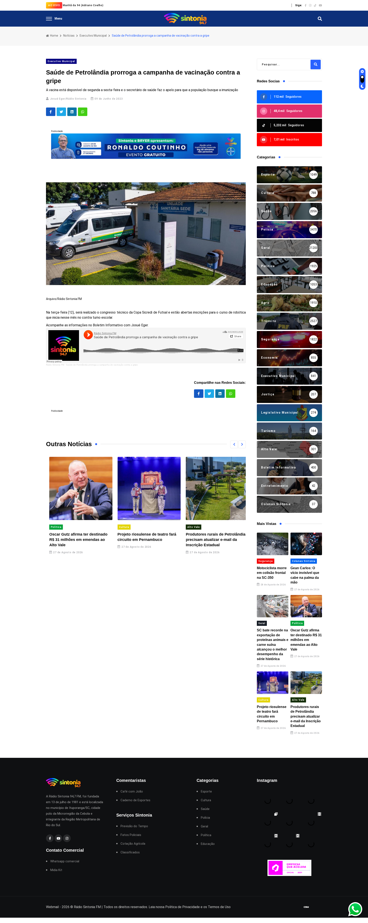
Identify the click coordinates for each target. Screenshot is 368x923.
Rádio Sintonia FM (55, 365)
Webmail (52, 907)
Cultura (121, 527)
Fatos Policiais (131, 835)
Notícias (69, 35)
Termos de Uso (219, 907)
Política (52, 527)
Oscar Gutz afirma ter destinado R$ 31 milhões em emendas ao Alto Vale (75, 539)
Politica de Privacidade (182, 907)
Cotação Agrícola (133, 843)
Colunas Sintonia (303, 561)
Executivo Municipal (93, 35)
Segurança (265, 561)
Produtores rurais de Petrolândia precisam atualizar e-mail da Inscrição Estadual (212, 539)
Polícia (205, 817)
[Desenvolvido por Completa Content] (306, 907)
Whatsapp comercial (64, 861)
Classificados (130, 852)
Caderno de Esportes (135, 800)
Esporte (206, 791)
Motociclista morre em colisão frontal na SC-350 (272, 572)
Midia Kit (56, 870)
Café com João (132, 791)
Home (53, 35)
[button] (234, 444)
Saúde (205, 809)
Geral (261, 623)
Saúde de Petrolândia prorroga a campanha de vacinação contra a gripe (102, 365)
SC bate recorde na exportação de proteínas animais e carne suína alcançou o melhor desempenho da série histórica (272, 644)
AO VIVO (54, 5)
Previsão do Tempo (134, 826)
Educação (208, 844)
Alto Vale (190, 527)
